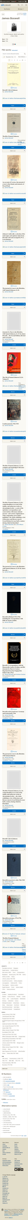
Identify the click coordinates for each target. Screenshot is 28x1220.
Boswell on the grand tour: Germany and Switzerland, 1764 (13, 712)
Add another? (15, 50)
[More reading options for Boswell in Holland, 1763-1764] (24, 637)
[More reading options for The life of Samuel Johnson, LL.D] (24, 535)
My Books (7, 9)
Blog (3, 1150)
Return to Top (17, 1154)
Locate (14, 344)
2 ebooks (22, 388)
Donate (13, 1)
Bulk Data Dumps (6, 1163)
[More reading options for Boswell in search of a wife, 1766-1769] (24, 890)
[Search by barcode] (22, 4)
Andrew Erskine (20, 674)
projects (6, 1214)
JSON (25, 1135)
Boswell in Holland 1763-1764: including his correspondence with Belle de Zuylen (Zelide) (13, 618)
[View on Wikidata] (15, 44)
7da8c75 (11, 1217)
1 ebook (11, 718)
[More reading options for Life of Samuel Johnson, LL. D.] (24, 814)
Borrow (13, 391)
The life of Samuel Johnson (11, 938)
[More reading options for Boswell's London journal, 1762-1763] (24, 441)
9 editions (5, 884)
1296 (8, 1085)
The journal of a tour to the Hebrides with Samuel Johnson (13, 755)
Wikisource (5, 1102)
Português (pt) (5, 1193)
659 (12, 1087)
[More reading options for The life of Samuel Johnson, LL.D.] (24, 478)
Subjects (16, 1149)
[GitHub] (22, 1169)
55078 (10, 1079)
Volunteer (4, 1145)
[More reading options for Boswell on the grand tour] (24, 724)
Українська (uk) (6, 1199)
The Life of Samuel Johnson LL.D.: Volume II (13, 378)
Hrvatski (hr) (5, 1188)
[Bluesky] (15, 1169)
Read (12, 105)
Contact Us (17, 1162)
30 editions (5, 342)
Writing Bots (5, 1165)
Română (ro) (5, 1194)
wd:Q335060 (12, 1095)
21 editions (5, 472)
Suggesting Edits (18, 1163)
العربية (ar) (4, 1176)
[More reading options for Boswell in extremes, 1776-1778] (24, 928)
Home (15, 1144)
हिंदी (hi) (4, 1186)
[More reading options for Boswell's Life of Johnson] (24, 849)
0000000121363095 (10, 1081)
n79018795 (17, 1083)
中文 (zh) (4, 1201)
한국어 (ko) (5, 1191)
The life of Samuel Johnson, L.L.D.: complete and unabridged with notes (13, 466)
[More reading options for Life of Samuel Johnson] (24, 108)
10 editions (5, 677)
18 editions (5, 529)
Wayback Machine (18, 1214)
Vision (3, 1144)
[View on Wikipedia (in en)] (13, 44)
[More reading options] (24, 105)
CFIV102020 (6, 1090)
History (24, 14)
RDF (22, 1135)
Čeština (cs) (5, 1178)
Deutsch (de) (5, 1179)
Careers (4, 1149)
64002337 (8, 1092)
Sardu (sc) (4, 1196)
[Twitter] (19, 1169)
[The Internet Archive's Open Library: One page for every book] (6, 5)
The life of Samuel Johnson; (11, 136)
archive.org (7, 1215)
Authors (16, 1147)
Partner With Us (6, 1147)
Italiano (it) (5, 1189)
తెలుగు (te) (4, 1198)
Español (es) (5, 1183)
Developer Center (6, 1160)
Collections (17, 1150)
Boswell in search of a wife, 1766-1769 (14, 880)
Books (15, 1145)
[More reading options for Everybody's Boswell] (24, 256)
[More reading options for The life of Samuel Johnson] (24, 957)
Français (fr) (5, 1184)
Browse (20, 9)
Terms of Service (6, 1152)
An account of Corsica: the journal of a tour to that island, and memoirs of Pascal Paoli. (14, 184)
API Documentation (6, 1162)
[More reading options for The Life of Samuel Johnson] (24, 150)
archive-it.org (15, 1215)
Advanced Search (18, 1152)
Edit (3, 14)
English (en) (5, 1181)
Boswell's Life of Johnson (10, 90)
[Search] (18, 4)
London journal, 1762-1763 (11, 424)
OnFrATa (24, 13)
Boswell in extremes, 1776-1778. (12, 918)
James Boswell (8, 91)
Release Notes (17, 1167)
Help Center (17, 1160)
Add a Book (17, 1165)
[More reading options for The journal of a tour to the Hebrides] (24, 587)
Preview (15, 87)
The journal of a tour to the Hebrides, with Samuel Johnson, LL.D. (14, 289)
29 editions (21, 387)
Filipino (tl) (5, 1203)
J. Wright (12, 941)
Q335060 (9, 1094)
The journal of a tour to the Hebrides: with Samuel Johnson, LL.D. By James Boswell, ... (14, 568)
